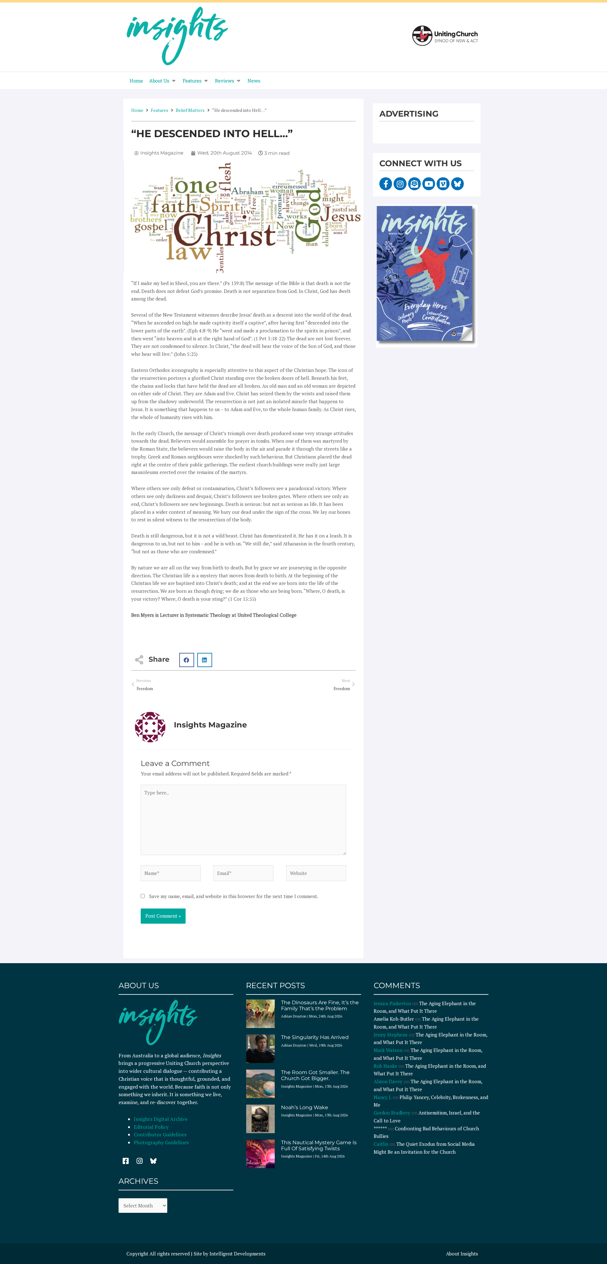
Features (159, 110)
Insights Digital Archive (160, 1118)
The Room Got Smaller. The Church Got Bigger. (315, 1075)
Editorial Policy (152, 1126)
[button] (163, 80)
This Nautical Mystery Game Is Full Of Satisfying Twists (319, 1145)
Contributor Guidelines (160, 1134)
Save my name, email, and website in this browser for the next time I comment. (233, 896)
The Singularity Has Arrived (315, 1037)
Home (137, 110)
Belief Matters (190, 110)
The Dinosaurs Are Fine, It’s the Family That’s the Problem (320, 1006)
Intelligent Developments (238, 1253)
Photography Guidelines (161, 1142)
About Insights (462, 1253)
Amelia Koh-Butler (394, 1019)
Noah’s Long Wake (304, 1107)
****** (380, 1128)
